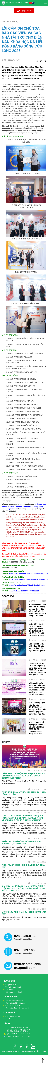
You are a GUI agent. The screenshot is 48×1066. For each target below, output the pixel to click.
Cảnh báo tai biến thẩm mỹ (15, 1003)
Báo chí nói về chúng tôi (14, 1000)
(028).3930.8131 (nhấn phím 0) (18, 1034)
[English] (33, 3)
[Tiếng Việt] (30, 3)
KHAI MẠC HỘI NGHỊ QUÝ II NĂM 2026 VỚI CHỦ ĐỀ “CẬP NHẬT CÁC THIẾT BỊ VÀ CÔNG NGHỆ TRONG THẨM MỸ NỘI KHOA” (23, 888)
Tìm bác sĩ (9, 989)
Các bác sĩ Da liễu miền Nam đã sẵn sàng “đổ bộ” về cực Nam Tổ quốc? (37, 647)
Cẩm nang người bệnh (13, 992)
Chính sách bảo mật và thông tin (17, 1008)
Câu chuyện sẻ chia (12, 1016)
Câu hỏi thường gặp (12, 1005)
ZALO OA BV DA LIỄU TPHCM (18, 1037)
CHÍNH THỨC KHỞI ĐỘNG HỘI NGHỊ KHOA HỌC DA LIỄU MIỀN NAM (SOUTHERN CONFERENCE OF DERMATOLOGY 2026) (23, 775)
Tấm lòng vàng (11, 1019)
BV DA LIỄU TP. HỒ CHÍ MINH (17, 3)
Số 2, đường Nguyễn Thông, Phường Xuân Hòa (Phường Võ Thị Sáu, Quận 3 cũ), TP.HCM (18, 1029)
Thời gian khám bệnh (13, 987)
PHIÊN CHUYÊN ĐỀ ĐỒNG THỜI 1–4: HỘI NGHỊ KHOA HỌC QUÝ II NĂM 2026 (21, 842)
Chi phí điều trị (10, 985)
